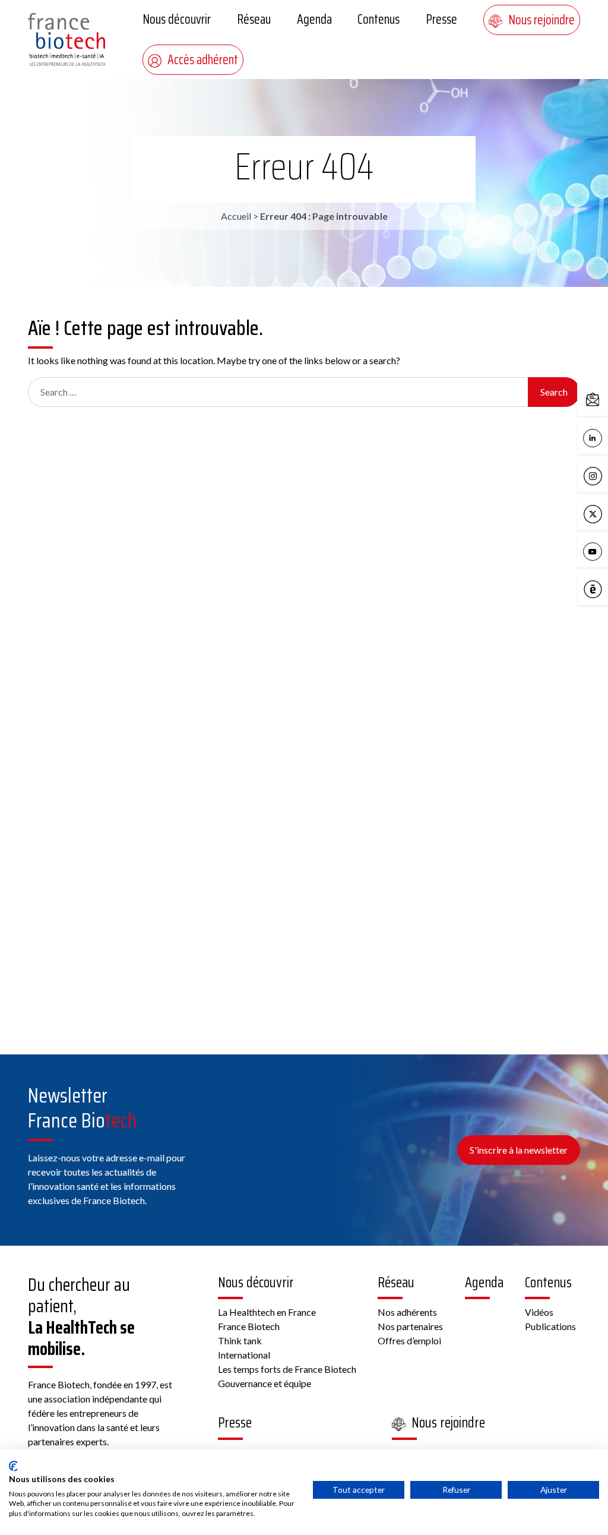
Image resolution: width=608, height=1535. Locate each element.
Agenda (314, 19)
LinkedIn (605, 437)
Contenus (378, 19)
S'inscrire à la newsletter (519, 1149)
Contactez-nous (605, 399)
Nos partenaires (410, 1326)
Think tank (240, 1340)
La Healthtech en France (267, 1312)
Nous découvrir (176, 19)
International (244, 1354)
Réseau (254, 19)
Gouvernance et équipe (264, 1383)
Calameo (605, 588)
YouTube (605, 551)
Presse (441, 19)
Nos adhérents (407, 1312)
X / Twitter (605, 513)
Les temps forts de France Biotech (287, 1369)
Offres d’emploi (409, 1340)
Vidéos (539, 1312)
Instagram (605, 475)
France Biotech (249, 1326)
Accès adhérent (202, 59)
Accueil (236, 216)
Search (554, 391)
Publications (550, 1326)
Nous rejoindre (541, 20)
